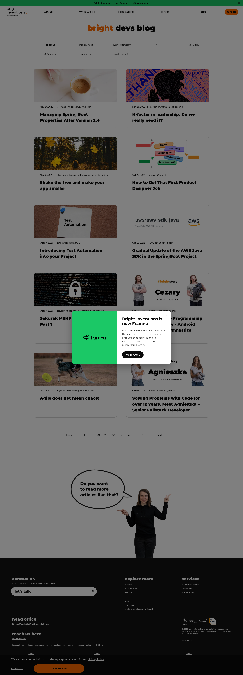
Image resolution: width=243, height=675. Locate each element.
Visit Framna (133, 354)
